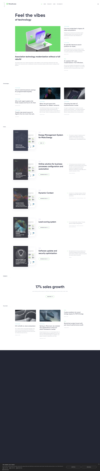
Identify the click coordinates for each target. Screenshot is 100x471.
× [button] (98, 464)
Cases (54, 4)
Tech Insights (59, 4)
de (4, 4)
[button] (33, 469)
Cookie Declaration (60, 466)
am (4, 6)
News (45, 4)
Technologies (66, 26)
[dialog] (50, 467)
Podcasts (49, 4)
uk (4, 5)
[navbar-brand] (9, 3)
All (41, 4)
